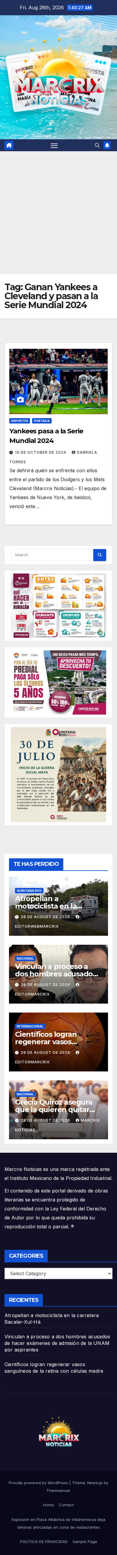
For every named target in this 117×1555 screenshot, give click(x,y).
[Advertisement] (58, 212)
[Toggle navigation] (54, 145)
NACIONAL (25, 958)
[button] (97, 145)
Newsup (95, 1482)
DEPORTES (19, 421)
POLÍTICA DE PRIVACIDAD (44, 1541)
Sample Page (85, 1541)
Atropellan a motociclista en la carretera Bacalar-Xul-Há (57, 906)
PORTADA (42, 421)
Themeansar (58, 1490)
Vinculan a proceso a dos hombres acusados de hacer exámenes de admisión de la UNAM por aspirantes (57, 1343)
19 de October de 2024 (41, 452)
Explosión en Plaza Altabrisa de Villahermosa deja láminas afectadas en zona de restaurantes (58, 1523)
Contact (66, 1504)
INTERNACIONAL (30, 1026)
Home (48, 1504)
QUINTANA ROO (29, 890)
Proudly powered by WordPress (39, 1482)
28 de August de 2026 (46, 917)
